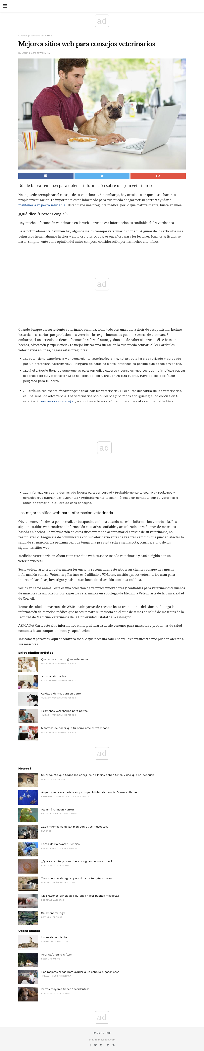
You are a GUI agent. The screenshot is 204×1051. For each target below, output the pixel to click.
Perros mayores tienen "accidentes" (65, 989)
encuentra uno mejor (57, 401)
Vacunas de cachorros (56, 676)
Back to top (102, 1033)
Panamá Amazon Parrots (58, 809)
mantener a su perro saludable (41, 205)
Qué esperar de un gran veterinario (64, 659)
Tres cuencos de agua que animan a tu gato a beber (76, 878)
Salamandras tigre (53, 913)
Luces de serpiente (54, 937)
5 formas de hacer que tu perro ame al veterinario (75, 728)
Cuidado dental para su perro (61, 693)
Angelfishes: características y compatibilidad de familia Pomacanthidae (89, 792)
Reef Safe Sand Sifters (56, 954)
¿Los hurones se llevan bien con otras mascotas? (75, 826)
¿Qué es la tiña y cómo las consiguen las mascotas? (76, 861)
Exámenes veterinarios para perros (64, 710)
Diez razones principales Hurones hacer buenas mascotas (80, 895)
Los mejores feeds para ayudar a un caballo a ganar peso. (80, 971)
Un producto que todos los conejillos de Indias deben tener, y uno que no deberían (97, 774)
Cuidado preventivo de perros (35, 35)
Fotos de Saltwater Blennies (60, 843)
